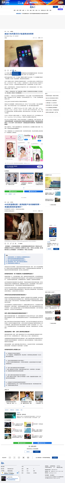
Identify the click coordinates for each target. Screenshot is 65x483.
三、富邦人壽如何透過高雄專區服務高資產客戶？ (16, 260)
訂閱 (55, 6)
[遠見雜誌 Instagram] (19, 457)
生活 (14, 193)
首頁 (5, 31)
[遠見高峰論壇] (5, 2)
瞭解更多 (60, 2)
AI (25, 10)
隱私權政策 (52, 475)
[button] (41, 177)
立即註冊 (55, 457)
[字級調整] (16, 70)
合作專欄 (35, 472)
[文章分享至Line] (5, 70)
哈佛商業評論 (52, 466)
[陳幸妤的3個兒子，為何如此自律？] (27, 424)
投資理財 (11, 202)
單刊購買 (56, 249)
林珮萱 (6, 37)
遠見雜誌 (46, 466)
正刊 (51, 225)
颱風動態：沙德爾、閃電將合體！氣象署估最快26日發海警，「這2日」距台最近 (37, 430)
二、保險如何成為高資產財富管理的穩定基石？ (15, 258)
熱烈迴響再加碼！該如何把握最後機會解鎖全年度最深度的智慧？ (35, 13)
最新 (15, 10)
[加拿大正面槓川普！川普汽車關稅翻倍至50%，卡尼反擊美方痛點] (27, 436)
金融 (23, 10)
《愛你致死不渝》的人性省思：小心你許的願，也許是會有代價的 (17, 430)
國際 (20, 10)
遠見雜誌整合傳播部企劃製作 (9, 210)
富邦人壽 (6, 409)
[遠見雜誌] (32, 7)
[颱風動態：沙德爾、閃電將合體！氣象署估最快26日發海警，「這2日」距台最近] (27, 430)
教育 (33, 10)
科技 (28, 10)
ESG (39, 10)
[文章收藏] (13, 70)
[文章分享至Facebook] (8, 70)
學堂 (47, 10)
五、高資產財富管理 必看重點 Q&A (13, 263)
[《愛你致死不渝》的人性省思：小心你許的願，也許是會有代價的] (8, 430)
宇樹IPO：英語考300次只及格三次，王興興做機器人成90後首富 (17, 424)
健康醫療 (10, 193)
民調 (36, 10)
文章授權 (2, 470)
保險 (21, 409)
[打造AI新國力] (52, 232)
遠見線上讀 (43, 10)
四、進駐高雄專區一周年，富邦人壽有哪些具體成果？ (17, 261)
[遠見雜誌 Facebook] (14, 457)
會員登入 (28, 451)
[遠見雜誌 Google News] (28, 457)
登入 (13, 74)
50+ (54, 467)
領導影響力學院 (60, 467)
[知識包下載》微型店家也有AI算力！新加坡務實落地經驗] (3, 478)
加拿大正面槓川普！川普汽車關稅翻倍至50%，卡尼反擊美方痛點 (37, 436)
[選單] (1, 7)
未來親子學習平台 (48, 467)
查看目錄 (49, 249)
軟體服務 (11, 31)
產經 (31, 10)
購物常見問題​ (10, 470)
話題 (17, 10)
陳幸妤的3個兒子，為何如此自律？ (37, 424)
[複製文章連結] (11, 70)
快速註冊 (36, 451)
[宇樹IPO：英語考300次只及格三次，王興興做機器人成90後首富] (8, 424)
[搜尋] (63, 7)
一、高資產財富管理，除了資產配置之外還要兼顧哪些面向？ (18, 257)
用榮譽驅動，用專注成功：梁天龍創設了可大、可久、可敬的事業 (52, 245)
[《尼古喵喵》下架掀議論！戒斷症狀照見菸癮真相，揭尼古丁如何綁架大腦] (8, 436)
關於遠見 (2, 468)
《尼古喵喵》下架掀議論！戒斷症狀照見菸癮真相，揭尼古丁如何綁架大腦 (17, 436)
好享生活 (13, 428)
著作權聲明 (47, 475)
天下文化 (58, 466)
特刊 (55, 225)
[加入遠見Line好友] (10, 457)
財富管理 (17, 409)
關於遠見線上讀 (10, 468)
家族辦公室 (12, 409)
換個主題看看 (53, 204)
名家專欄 (48, 241)
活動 (50, 10)
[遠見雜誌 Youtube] (23, 457)
